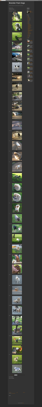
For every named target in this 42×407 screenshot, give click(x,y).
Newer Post (10, 392)
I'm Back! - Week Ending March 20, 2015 (31, 54)
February (28, 35)
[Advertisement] (31, 87)
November (29, 18)
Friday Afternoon (29, 32)
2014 (27, 16)
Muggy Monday (29, 28)
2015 (27, 15)
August (28, 20)
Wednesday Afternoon (29, 25)
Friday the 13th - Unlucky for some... (31, 66)
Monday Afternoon (29, 26)
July (28, 21)
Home (17, 392)
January (28, 36)
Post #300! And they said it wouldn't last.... (30, 30)
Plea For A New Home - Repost (31, 40)
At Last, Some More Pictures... (31, 62)
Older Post (24, 392)
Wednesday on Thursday (31, 49)
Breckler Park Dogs (17, 3)
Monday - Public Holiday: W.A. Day (31, 71)
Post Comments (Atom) (13, 393)
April (28, 23)
